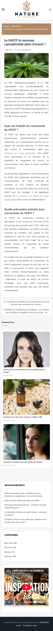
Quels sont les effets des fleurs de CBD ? (22, 500)
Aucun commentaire (24, 50)
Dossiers (8, 547)
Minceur (8, 552)
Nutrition (8, 556)
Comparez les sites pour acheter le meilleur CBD (22, 417)
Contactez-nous (30, 625)
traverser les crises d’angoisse (19, 153)
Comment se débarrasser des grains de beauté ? (23, 462)
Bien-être (9, 50)
